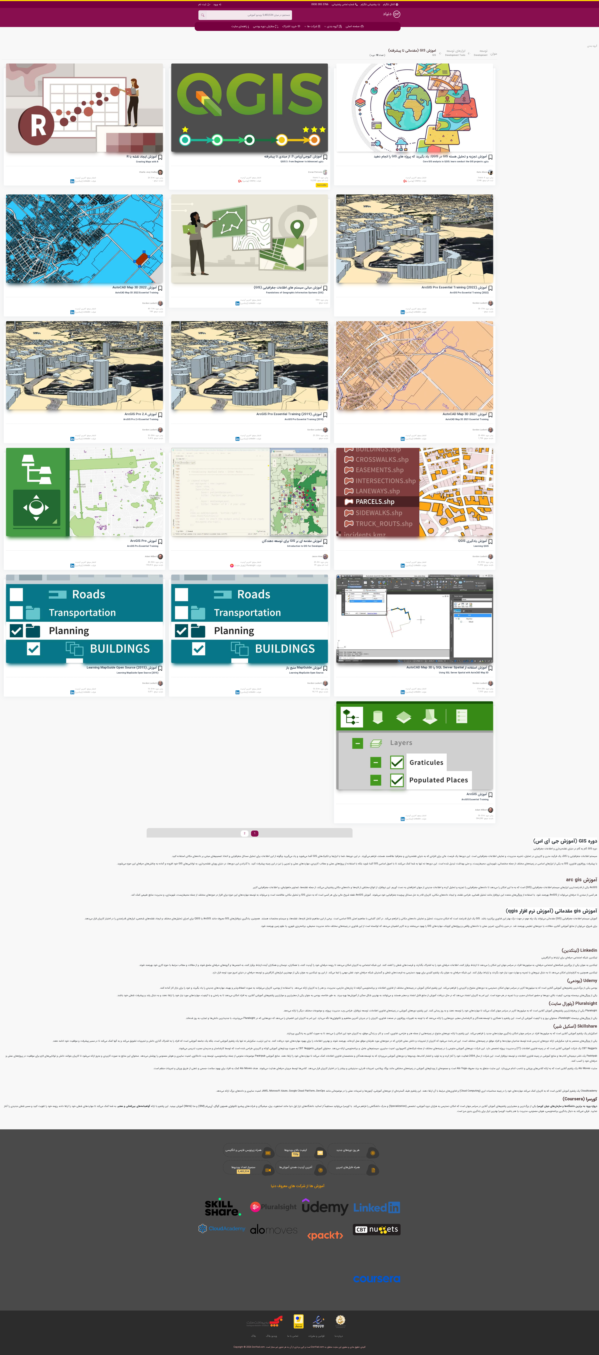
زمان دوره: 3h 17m (485, 308)
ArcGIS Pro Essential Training (142, 546)
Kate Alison (482, 172)
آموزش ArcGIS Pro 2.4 (141, 414)
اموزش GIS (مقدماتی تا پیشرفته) (412, 50)
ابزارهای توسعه (455, 51)
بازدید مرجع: (157, 180)
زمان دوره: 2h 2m (321, 562)
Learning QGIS (481, 546)
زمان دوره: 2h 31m (155, 177)
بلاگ (253, 1336)
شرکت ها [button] (312, 26)
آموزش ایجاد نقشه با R (142, 156)
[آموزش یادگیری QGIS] (414, 492)
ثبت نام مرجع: (485, 180)
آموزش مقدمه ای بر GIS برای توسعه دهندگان (292, 541)
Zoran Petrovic (315, 172)
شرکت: (416, 181)
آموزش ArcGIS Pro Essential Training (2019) (289, 414)
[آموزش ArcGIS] (414, 745)
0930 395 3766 (319, 4)
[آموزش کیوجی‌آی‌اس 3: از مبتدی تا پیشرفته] (249, 108)
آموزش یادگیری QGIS (472, 541)
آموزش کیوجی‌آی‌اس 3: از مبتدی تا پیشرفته (293, 156)
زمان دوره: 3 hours (320, 177)
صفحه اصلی (353, 26)
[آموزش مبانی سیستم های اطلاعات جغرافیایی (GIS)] (249, 238)
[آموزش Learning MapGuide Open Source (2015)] (84, 619)
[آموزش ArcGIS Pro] (84, 492)
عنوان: (493, 53)
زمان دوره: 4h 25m (155, 562)
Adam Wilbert (151, 556)
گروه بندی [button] (332, 26)
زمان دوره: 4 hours (485, 177)
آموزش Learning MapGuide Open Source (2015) (122, 667)
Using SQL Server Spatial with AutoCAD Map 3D (464, 672)
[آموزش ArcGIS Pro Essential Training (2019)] (249, 365)
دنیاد (388, 14)
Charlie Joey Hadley (148, 172)
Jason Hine (317, 556)
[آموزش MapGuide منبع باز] (249, 619)
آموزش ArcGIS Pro (143, 541)
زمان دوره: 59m (322, 300)
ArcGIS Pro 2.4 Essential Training (140, 419)
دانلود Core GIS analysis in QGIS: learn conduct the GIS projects (456, 161)
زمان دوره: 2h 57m (485, 562)
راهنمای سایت (239, 26)
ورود (216, 4)
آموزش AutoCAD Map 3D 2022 (134, 287)
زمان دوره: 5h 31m (485, 815)
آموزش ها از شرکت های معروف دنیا (297, 1186)
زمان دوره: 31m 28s (485, 688)
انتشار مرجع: (416, 177)
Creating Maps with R (147, 162)
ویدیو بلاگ (271, 1336)
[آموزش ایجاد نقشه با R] (84, 108)
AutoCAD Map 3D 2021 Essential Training (467, 419)
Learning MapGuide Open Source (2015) (137, 673)
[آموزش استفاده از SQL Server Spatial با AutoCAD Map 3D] (414, 619)
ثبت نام (202, 4)
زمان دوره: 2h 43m (485, 435)
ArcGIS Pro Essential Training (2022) (469, 292)
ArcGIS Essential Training (475, 799)
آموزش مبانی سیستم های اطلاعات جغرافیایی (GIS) (288, 287)
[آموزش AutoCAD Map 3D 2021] (414, 365)
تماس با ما (292, 1336)
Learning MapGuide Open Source (306, 673)
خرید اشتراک (289, 26)
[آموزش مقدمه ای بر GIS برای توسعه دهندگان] (249, 492)
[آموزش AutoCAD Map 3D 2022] (84, 238)
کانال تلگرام (389, 4)
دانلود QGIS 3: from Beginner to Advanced (301, 161)
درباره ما (339, 1336)
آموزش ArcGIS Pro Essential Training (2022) (454, 287)
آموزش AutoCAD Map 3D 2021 (465, 414)
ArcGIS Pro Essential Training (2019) (304, 419)
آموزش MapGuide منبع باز (304, 667)
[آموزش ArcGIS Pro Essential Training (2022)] (414, 238)
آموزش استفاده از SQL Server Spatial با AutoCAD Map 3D (447, 667)
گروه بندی (592, 46)
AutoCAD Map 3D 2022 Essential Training (136, 292)
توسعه (483, 51)
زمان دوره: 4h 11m (155, 308)
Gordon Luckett (480, 303)
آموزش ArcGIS (477, 794)
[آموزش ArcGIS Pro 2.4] (84, 365)
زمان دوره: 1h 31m (320, 689)
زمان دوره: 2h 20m (320, 435)
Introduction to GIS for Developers (305, 546)
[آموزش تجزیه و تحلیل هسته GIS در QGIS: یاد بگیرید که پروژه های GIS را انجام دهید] (414, 108)
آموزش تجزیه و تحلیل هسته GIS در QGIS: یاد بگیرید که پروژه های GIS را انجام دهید (430, 156)
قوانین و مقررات (316, 1336)
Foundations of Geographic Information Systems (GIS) (294, 292)
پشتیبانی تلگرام (368, 4)
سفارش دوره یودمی (264, 26)
